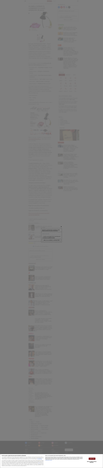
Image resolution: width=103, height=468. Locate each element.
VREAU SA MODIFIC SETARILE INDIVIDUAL (91, 462)
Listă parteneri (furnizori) (48, 460)
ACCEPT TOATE (92, 458)
